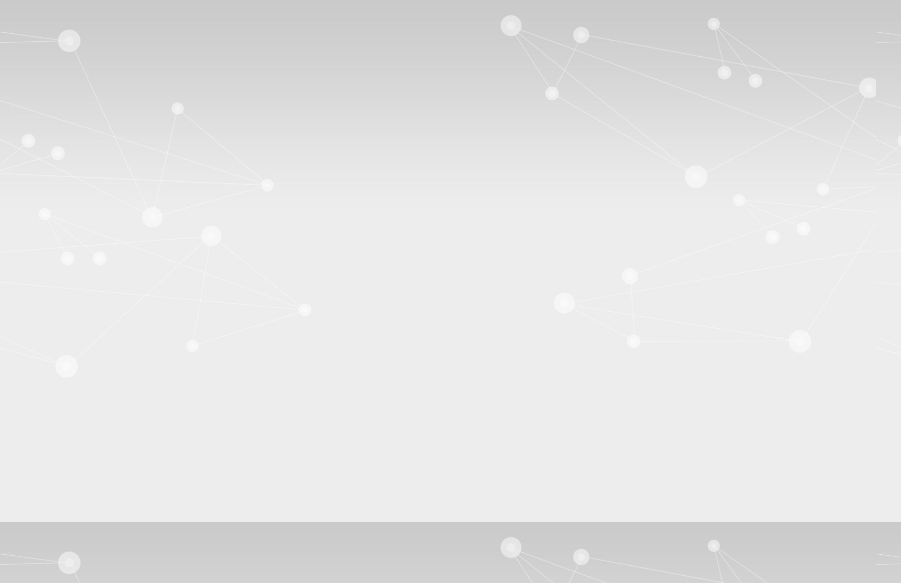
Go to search (324, 6)
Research (376, 133)
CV (343, 133)
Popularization (631, 133)
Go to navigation (272, 6)
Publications (460, 133)
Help (689, 6)
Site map (365, 6)
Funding (509, 133)
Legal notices (225, 398)
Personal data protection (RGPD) (305, 398)
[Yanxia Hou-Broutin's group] (304, 75)
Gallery (220, 162)
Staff (415, 133)
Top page (674, 398)
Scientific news (563, 133)
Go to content (219, 6)
